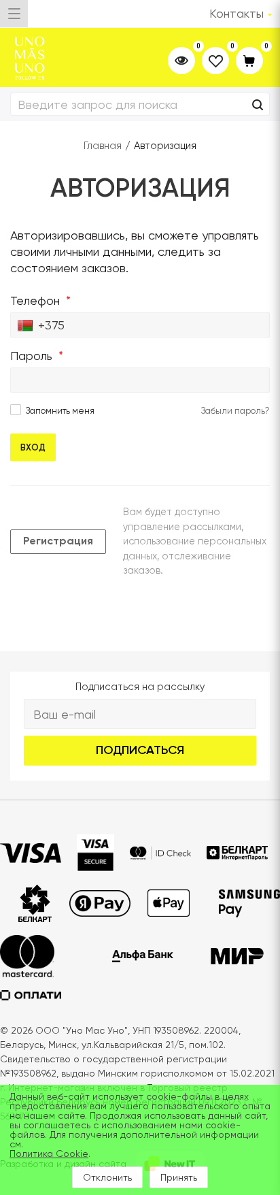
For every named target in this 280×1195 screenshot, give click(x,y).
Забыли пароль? (235, 411)
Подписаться (140, 749)
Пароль (36, 355)
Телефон (40, 300)
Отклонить (107, 1177)
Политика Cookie (49, 1153)
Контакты (236, 13)
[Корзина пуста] (249, 61)
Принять (178, 1177)
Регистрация (58, 540)
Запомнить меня (60, 411)
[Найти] (257, 105)
